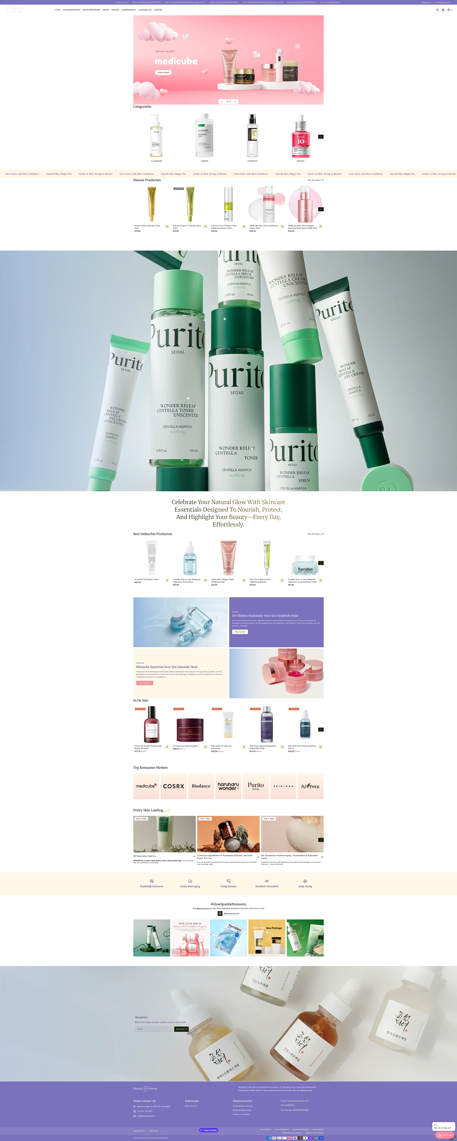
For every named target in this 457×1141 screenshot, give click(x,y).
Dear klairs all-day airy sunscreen (221, 747)
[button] (437, 9)
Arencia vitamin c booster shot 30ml (187, 227)
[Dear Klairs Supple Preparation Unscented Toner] (266, 724)
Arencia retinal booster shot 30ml (147, 227)
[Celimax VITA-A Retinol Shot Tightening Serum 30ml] (228, 204)
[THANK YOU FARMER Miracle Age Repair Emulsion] (151, 724)
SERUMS (300, 161)
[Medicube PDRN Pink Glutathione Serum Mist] (266, 204)
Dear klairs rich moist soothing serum (302, 747)
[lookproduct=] (225, 319)
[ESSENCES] (252, 135)
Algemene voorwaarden (314, 1133)
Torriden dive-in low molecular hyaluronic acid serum (186, 580)
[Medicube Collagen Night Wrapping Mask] (228, 558)
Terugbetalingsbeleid (300, 1129)
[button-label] (194, 856)
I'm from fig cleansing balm (185, 746)
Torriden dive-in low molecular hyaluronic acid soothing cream (302, 580)
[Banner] (146, 786)
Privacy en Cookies (241, 1114)
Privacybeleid (266, 1129)
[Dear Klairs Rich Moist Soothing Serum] (305, 724)
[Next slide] (321, 137)
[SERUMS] (300, 135)
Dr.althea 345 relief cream (146, 579)
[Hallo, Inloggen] (443, 9)
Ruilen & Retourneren (242, 1110)
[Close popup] (453, 1124)
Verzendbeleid (318, 1129)
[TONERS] (204, 135)
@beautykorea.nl (204, 908)
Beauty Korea (145, 1138)
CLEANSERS (156, 161)
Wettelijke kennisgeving (292, 1133)
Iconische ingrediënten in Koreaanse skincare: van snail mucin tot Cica (224, 856)
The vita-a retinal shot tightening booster (260, 580)
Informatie (192, 1101)
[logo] (145, 1089)
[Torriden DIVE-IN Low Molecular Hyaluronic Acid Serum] (190, 558)
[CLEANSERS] (156, 135)
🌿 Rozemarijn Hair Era (144, 856)
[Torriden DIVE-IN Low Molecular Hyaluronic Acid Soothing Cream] (305, 558)
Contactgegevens (282, 1129)
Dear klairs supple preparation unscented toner (263, 747)
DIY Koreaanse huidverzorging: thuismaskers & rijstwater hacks (289, 856)
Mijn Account (191, 1106)
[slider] (228, 137)
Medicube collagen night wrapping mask (222, 580)
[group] (228, 60)
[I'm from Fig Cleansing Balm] (190, 724)
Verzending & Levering (243, 1106)
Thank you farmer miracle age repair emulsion (147, 747)
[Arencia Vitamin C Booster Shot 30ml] (190, 204)
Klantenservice (242, 1101)
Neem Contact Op (144, 1101)
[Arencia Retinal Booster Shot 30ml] (151, 204)
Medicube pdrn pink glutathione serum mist (264, 227)
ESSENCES (252, 161)
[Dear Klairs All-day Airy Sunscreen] (228, 724)
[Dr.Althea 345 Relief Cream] (151, 558)
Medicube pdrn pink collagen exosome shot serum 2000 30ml (302, 227)
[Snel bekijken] (167, 227)
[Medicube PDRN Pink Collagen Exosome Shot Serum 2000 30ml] (305, 204)
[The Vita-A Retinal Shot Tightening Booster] (266, 558)
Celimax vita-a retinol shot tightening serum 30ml (223, 227)
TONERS (204, 161)
